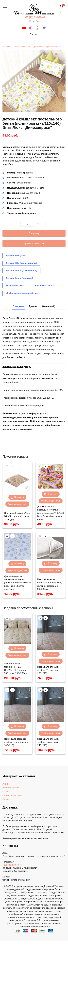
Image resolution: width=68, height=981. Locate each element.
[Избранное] (31, 34)
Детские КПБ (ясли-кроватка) (21, 263)
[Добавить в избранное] (38, 224)
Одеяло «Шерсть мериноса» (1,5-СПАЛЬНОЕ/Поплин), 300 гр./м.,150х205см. (16, 668)
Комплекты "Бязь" (16, 286)
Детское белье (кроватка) (19, 278)
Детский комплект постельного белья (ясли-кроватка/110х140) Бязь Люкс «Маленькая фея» (50, 513)
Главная (6, 47)
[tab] (18, 306)
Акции (5, 784)
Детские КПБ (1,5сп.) (16, 256)
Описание (18, 306)
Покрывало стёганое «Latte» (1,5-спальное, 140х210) (16, 741)
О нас (5, 791)
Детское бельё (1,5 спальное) (47, 47)
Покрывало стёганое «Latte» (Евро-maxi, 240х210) (48, 741)
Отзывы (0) (48, 306)
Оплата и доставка (12, 795)
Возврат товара (10, 788)
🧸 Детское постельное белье (22, 293)
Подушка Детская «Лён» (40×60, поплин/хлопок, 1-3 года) (17, 516)
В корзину (34, 233)
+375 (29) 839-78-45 (34, 17)
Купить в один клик (34, 243)
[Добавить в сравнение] (45, 224)
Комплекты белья (22, 47)
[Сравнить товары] (36, 34)
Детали (33, 306)
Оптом (5, 799)
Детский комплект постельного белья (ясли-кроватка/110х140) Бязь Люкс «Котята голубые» (17, 582)
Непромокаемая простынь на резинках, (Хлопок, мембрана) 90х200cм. (49, 584)
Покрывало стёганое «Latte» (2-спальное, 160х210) (48, 669)
